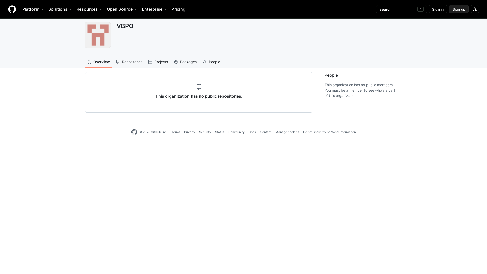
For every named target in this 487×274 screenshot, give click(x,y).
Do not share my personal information (329, 132)
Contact (265, 132)
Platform (30, 9)
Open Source (120, 9)
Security (205, 132)
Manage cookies (287, 132)
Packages (188, 62)
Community (236, 132)
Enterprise (152, 9)
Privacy (189, 132)
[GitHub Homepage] (134, 132)
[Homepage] (12, 9)
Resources (87, 9)
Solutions (57, 9)
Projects (161, 62)
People (214, 62)
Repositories (132, 62)
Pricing (178, 9)
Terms (175, 132)
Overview (101, 62)
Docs (252, 132)
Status (219, 132)
